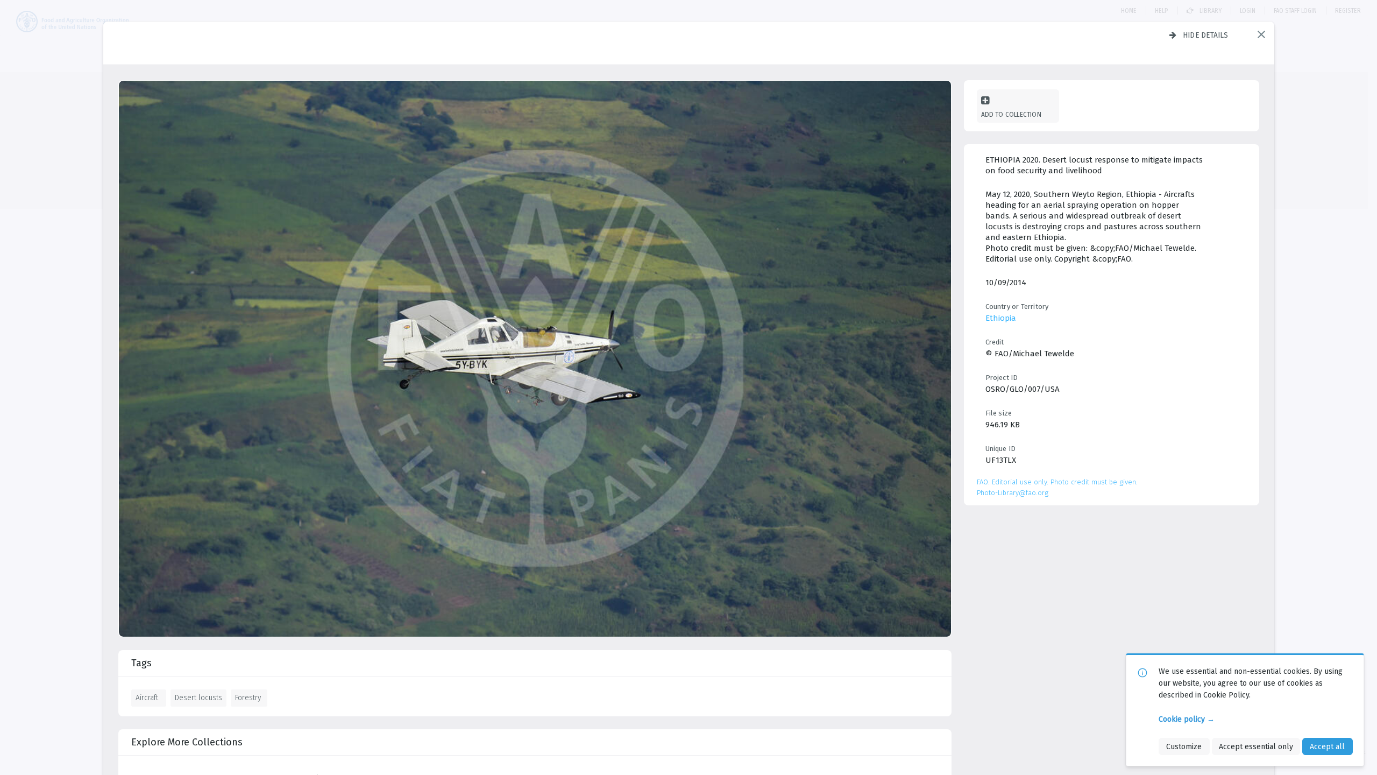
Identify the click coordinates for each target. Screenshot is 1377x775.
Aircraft (147, 697)
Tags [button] (141, 663)
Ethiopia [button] (1000, 318)
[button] (1261, 34)
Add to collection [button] (1011, 114)
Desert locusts (198, 697)
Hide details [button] (1206, 35)
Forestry (248, 697)
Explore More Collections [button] (187, 742)
